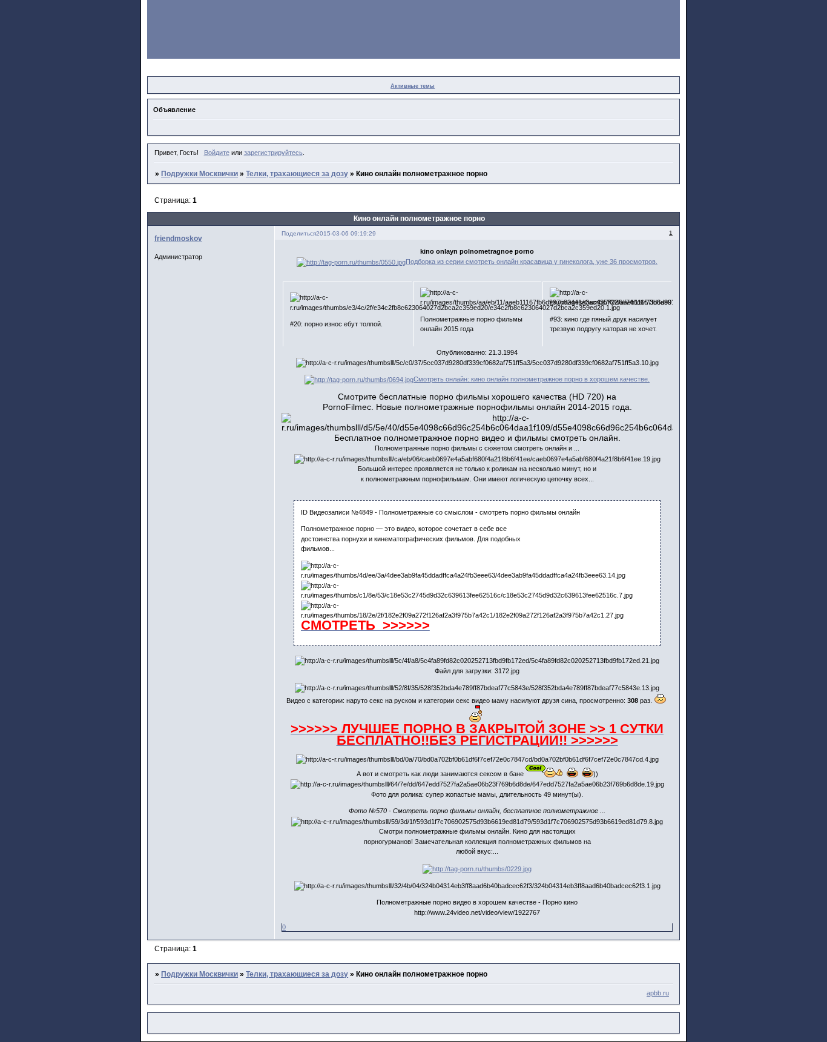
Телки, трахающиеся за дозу (297, 174)
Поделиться (299, 233)
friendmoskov (178, 238)
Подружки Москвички (199, 174)
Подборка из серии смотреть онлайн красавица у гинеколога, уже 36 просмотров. (531, 261)
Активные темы (412, 86)
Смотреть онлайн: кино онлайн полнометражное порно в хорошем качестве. (532, 379)
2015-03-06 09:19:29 (346, 233)
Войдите (216, 152)
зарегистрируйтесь (273, 152)
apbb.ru (658, 993)
